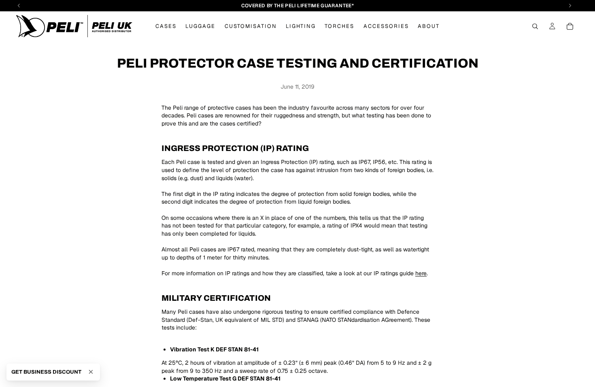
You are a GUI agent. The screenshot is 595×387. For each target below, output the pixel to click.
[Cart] (570, 26)
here (421, 273)
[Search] (535, 26)
